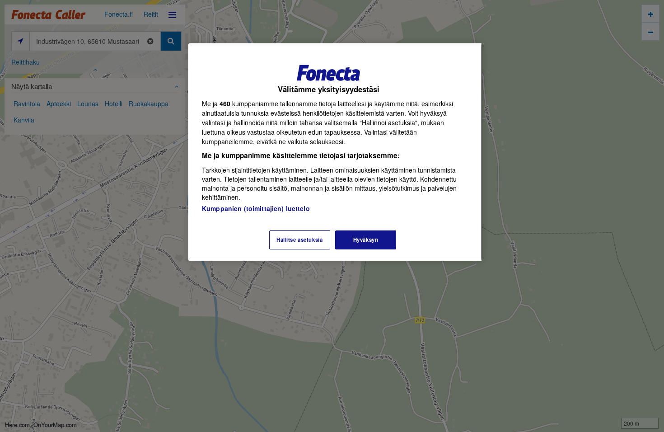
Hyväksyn (366, 239)
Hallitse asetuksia (299, 239)
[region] (335, 152)
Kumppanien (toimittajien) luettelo (256, 208)
